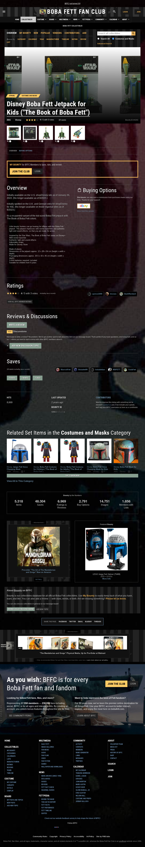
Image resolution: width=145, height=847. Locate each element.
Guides (43, 782)
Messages (79, 758)
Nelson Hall (80, 796)
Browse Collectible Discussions (21, 609)
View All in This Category (20, 481)
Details (10, 788)
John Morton (81, 782)
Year (42, 39)
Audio (43, 753)
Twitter (72, 621)
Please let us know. (116, 598)
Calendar (113, 19)
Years (9, 770)
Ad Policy (38, 579)
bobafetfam (100, 370)
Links (78, 755)
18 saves (62, 120)
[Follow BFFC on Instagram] (61, 829)
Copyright (53, 836)
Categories (11, 753)
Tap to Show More (72, 476)
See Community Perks (20, 715)
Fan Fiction (45, 761)
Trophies (79, 761)
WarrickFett (66, 370)
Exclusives (45, 779)
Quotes (44, 813)
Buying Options (25, 151)
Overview (12, 33)
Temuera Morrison (83, 773)
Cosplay (10, 791)
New (36, 33)
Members (79, 750)
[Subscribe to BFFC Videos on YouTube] (74, 829)
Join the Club (21, 171)
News (75, 19)
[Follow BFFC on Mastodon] (84, 829)
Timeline (65, 39)
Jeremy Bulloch (82, 801)
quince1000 (97, 294)
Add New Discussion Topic (25, 345)
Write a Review (17, 325)
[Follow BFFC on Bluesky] (88, 829)
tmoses (113, 294)
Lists (9, 759)
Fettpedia (86, 19)
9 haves (12, 378)
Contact (113, 758)
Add (84, 33)
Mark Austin (80, 784)
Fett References (47, 808)
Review (83, 39)
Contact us (107, 405)
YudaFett (132, 370)
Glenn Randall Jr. (83, 790)
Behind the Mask (47, 799)
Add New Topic (42, 609)
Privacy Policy (65, 836)
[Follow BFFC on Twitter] (65, 829)
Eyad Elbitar (81, 793)
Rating (75, 39)
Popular (45, 33)
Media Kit (113, 747)
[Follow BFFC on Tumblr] (70, 829)
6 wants (25, 378)
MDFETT (116, 370)
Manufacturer (53, 39)
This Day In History (48, 802)
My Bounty (25, 33)
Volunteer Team (116, 744)
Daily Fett (45, 744)
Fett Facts (45, 805)
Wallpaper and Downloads (52, 767)
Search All (105, 39)
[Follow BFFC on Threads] (79, 829)
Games (43, 764)
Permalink (60, 412)
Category (22, 39)
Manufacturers (13, 762)
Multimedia (64, 19)
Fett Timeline (46, 811)
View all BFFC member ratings (19, 302)
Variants (10, 785)
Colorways (11, 756)
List (8, 42)
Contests (79, 747)
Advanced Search (104, 44)
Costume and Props (83, 799)
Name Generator (82, 753)
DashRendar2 (130, 294)
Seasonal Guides (47, 790)
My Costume (11, 782)
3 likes (37, 378)
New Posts (11, 803)
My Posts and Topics (15, 800)
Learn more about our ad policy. (97, 660)
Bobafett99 (83, 370)
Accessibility (79, 836)
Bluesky (88, 621)
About (125, 19)
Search (112, 763)
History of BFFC (116, 753)
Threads (97, 621)
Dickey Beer (80, 787)
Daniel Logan (81, 776)
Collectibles (27, 19)
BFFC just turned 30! (72, 4)
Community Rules (40, 836)
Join (138, 12)
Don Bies (79, 779)
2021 (9, 120)
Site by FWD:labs (103, 836)
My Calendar (81, 770)
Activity (79, 744)
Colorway (32, 39)
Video (43, 758)
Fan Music (45, 750)
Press (112, 750)
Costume (41, 19)
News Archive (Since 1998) (51, 776)
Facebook (63, 621)
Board (52, 19)
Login (125, 12)
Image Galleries (47, 747)
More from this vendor (85, 211)
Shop (112, 755)
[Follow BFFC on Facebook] (56, 829)
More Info (106, 579)
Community (100, 19)
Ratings (10, 765)
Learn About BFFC (86, 715)
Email (80, 621)
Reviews (10, 767)
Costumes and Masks (124, 39)
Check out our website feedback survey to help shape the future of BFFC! (72, 818)
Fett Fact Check (47, 787)
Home (17, 19)
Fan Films (45, 755)
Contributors (72, 33)
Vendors (57, 33)
